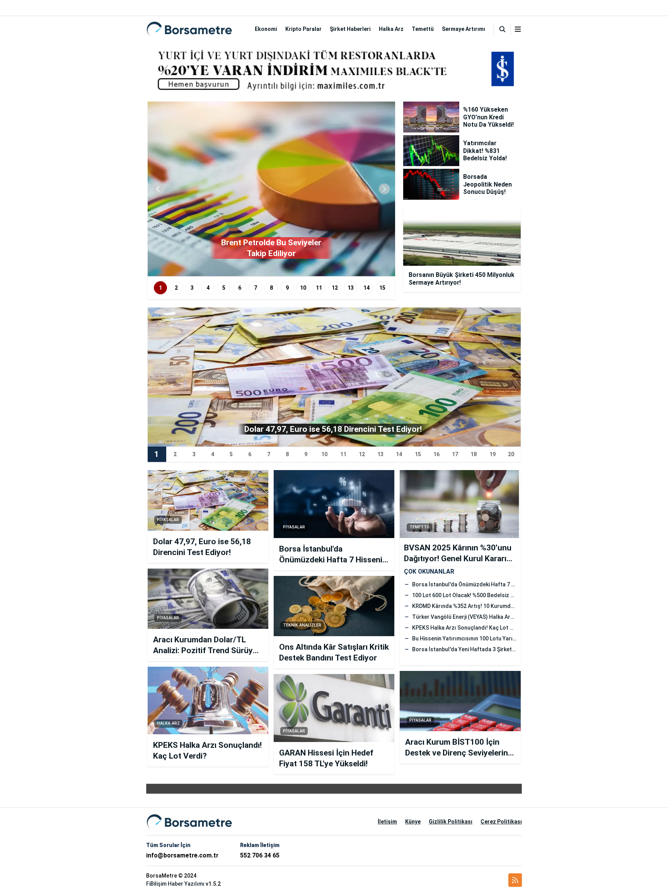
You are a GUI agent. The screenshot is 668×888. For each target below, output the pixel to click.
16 (436, 454)
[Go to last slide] (158, 188)
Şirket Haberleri (350, 29)
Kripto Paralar (303, 29)
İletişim (387, 821)
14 (366, 288)
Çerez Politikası (501, 821)
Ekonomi (266, 29)
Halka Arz (391, 29)
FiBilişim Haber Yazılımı (175, 884)
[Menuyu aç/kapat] (518, 29)
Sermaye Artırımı (463, 29)
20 (511, 454)
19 (492, 454)
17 (455, 454)
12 (335, 288)
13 (351, 288)
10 (303, 288)
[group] (271, 189)
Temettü (423, 29)
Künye (413, 821)
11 (319, 288)
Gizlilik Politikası (450, 821)
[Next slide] (384, 188)
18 (473, 454)
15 (382, 288)
